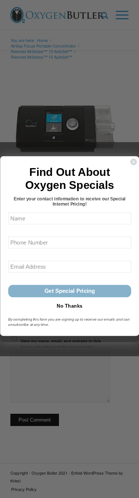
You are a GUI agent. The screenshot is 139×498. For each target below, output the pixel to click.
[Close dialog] (133, 161)
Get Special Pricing (69, 291)
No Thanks (69, 305)
